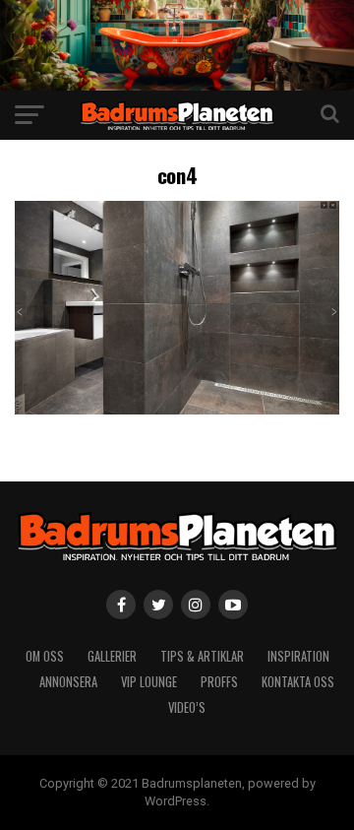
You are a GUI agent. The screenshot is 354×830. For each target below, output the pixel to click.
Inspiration (298, 656)
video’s (187, 707)
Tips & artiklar (202, 656)
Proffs (219, 681)
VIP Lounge (149, 681)
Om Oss (45, 656)
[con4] (177, 409)
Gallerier (112, 656)
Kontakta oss (298, 681)
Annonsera (68, 681)
